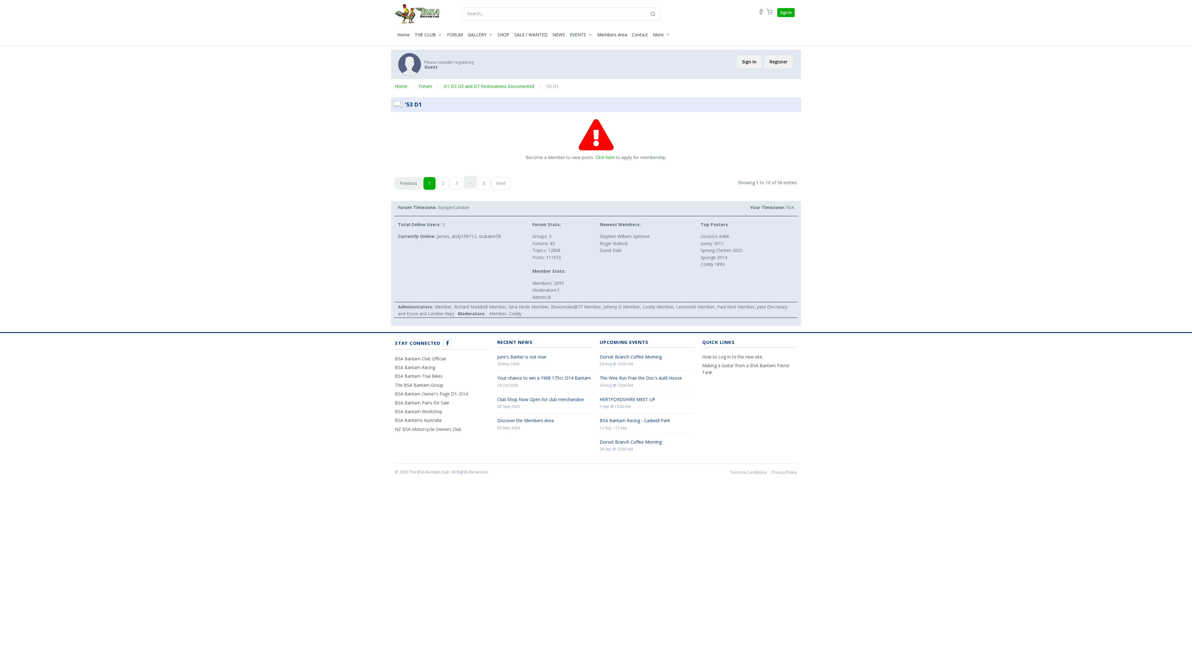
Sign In (786, 12)
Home (403, 35)
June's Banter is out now (521, 357)
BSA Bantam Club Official (420, 359)
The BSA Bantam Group (419, 385)
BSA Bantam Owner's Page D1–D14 (431, 394)
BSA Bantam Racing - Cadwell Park (635, 420)
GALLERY (477, 35)
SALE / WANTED (531, 35)
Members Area (612, 35)
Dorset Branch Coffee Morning (631, 357)
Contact (640, 35)
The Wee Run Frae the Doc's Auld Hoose (641, 378)
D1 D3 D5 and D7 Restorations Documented (489, 86)
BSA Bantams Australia (418, 420)
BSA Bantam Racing (415, 367)
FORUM (455, 35)
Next (501, 183)
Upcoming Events (624, 342)
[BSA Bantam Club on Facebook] (447, 343)
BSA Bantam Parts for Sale (422, 403)
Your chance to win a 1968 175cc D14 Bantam (544, 378)
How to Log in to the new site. (732, 357)
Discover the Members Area (525, 420)
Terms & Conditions (748, 472)
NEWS (559, 35)
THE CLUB (425, 35)
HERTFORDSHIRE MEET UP (627, 399)
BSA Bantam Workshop (418, 411)
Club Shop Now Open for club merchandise (540, 399)
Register (779, 62)
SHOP (503, 35)
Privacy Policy (784, 472)
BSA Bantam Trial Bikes (419, 376)
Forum (425, 86)
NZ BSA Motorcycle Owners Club (428, 429)
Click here (605, 157)
